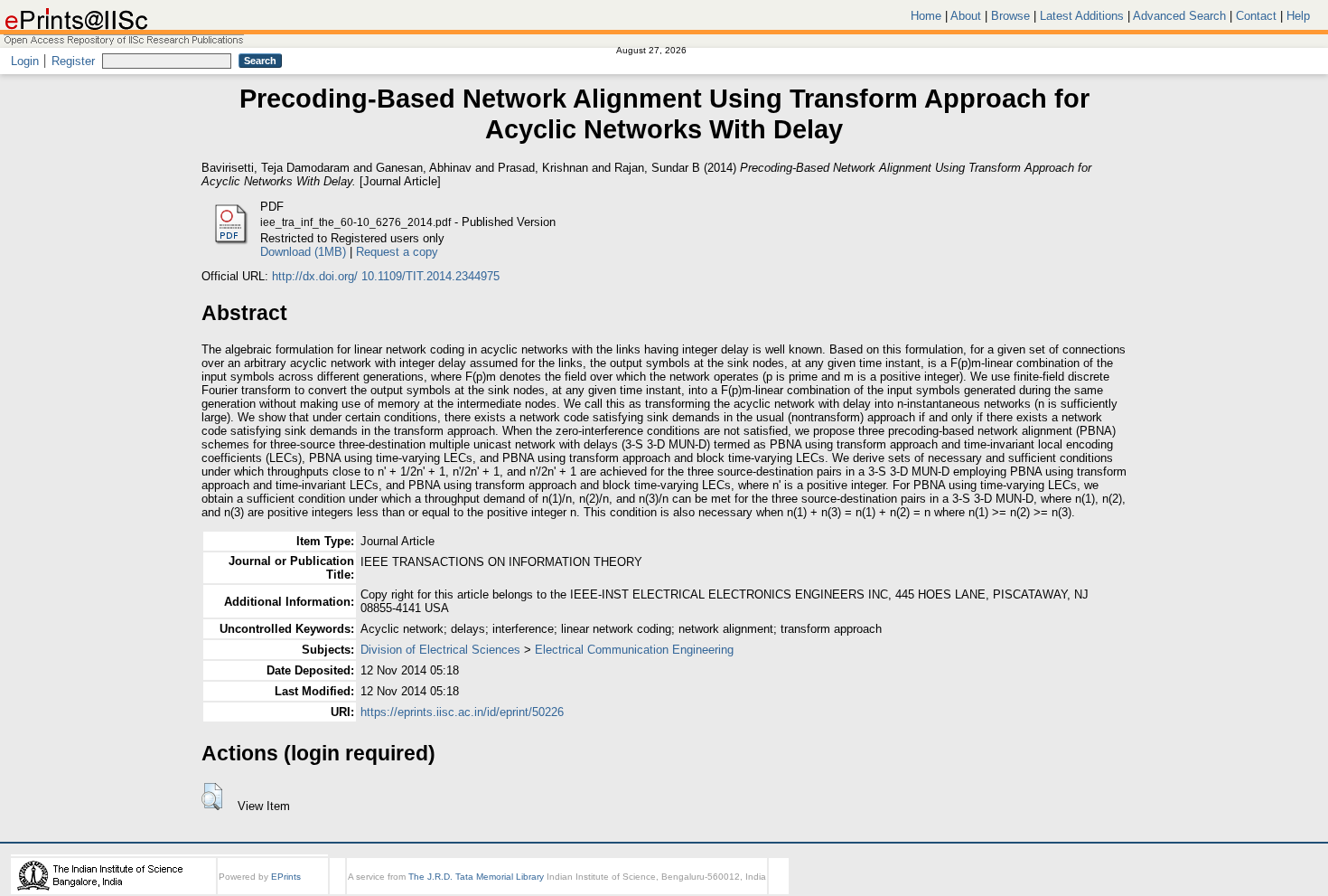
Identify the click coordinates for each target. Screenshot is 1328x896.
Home (926, 16)
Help (1298, 16)
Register (73, 61)
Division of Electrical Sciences (440, 649)
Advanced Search (1179, 16)
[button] (211, 796)
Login (25, 61)
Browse (1010, 16)
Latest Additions (1082, 16)
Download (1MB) (303, 252)
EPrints (286, 877)
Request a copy (397, 252)
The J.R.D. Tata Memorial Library (476, 877)
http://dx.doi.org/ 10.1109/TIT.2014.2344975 (386, 276)
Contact (1256, 16)
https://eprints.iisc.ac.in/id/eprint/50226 (462, 712)
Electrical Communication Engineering (634, 649)
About (965, 16)
